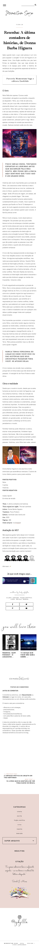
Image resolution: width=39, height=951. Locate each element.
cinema (19, 811)
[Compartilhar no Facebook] (12, 604)
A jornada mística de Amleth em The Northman (18, 776)
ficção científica (26, 597)
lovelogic (22, 944)
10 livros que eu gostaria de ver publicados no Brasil (20, 782)
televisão (19, 833)
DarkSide (16, 597)
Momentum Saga (11, 943)
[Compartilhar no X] (26, 604)
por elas (19, 599)
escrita (19, 816)
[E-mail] (26, 608)
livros (13, 599)
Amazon (17, 523)
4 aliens (9, 597)
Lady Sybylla (24, 592)
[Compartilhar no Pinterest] (12, 608)
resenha (25, 599)
